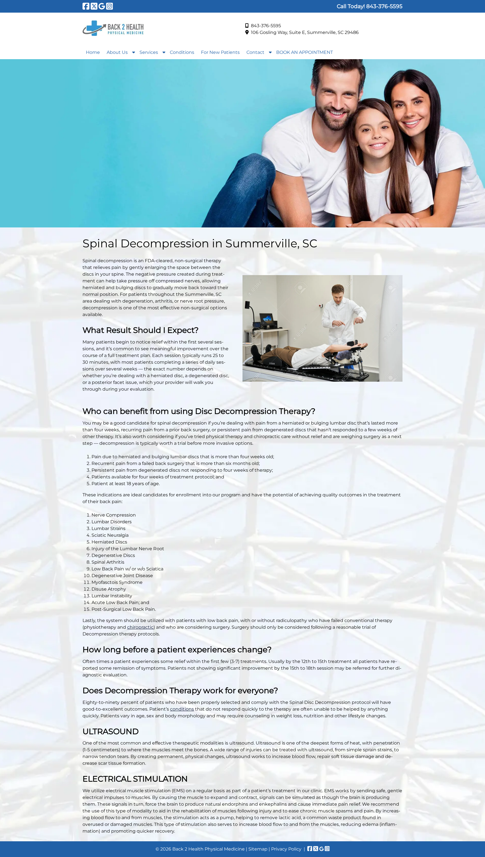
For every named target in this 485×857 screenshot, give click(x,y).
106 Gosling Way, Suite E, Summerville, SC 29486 (305, 32)
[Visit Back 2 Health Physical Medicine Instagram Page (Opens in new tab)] (109, 6)
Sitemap (257, 849)
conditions (182, 709)
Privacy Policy (286, 849)
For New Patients (220, 52)
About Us (117, 52)
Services (148, 52)
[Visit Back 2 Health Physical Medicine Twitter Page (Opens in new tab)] (94, 6)
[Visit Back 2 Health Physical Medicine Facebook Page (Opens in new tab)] (86, 6)
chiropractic (140, 627)
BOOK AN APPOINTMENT (304, 52)
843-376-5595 (266, 25)
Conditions (182, 52)
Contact (255, 52)
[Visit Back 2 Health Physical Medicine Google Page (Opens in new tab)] (102, 6)
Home (93, 52)
